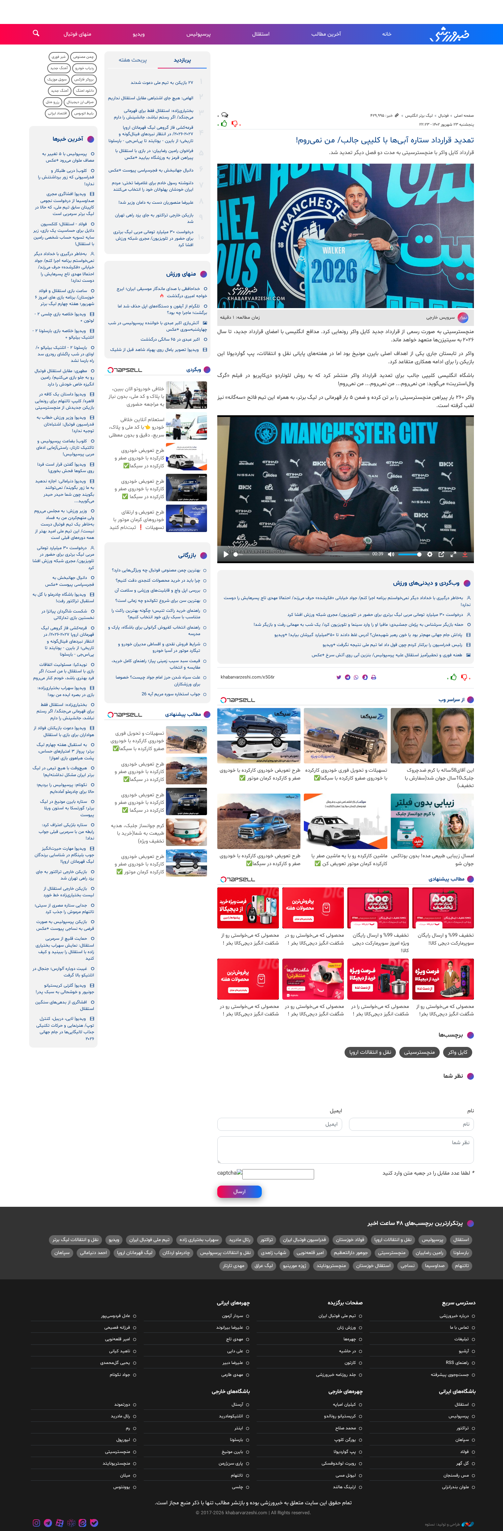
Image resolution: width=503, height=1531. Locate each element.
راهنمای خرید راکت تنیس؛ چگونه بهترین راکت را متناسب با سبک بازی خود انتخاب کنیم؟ (156, 614)
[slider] (301, 554)
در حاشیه (347, 1351)
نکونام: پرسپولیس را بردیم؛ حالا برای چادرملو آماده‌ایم (65, 788)
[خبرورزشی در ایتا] (82, 1524)
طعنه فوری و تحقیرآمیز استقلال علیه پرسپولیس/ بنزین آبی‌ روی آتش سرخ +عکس (387, 655)
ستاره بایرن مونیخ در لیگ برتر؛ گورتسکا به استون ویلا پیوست (67, 808)
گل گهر (462, 1463)
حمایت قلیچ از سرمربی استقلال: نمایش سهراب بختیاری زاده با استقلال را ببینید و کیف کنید (65, 949)
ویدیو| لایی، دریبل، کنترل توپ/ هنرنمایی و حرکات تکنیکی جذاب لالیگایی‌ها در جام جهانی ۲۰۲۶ (65, 1029)
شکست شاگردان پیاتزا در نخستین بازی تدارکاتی (67, 614)
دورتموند (122, 1405)
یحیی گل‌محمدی (115, 1363)
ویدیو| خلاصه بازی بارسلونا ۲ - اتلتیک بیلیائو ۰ (63, 334)
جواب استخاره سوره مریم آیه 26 (171, 694)
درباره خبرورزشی (454, 1316)
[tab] (182, 61)
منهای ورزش (181, 274)
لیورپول (123, 1440)
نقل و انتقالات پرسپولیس (225, 1253)
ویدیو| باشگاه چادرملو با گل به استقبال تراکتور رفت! (63, 598)
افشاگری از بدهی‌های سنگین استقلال (64, 1005)
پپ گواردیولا (345, 1452)
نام (470, 1111)
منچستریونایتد (331, 1266)
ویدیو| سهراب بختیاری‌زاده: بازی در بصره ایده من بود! (65, 691)
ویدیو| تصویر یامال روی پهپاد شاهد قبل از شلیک (154, 350)
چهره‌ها (350, 1339)
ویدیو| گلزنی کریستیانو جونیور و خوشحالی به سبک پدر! (65, 989)
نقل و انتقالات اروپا (370, 1052)
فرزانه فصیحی (117, 1328)
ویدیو (139, 34)
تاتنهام (462, 1266)
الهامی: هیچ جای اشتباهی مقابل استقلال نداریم (150, 98)
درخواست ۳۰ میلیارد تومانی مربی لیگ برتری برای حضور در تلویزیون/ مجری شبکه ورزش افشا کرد (375, 615)
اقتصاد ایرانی (57, 113)
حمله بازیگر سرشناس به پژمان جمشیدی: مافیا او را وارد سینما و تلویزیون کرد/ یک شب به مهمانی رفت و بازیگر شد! (358, 625)
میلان (125, 1475)
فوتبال (443, 115)
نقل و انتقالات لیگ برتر (75, 1240)
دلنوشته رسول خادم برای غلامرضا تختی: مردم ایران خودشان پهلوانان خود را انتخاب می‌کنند (152, 186)
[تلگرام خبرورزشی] (48, 1524)
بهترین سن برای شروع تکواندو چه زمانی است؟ (157, 601)
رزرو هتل (52, 102)
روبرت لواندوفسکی (339, 1463)
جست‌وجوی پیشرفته (450, 1375)
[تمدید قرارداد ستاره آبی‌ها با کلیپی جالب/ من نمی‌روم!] (345, 236)
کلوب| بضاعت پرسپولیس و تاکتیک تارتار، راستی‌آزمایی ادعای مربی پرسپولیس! (65, 448)
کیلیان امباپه (344, 1405)
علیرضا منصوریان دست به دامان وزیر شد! (155, 203)
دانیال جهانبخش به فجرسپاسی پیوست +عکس (150, 170)
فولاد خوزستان (350, 1240)
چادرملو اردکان (176, 1253)
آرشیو (464, 1351)
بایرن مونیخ (232, 1452)
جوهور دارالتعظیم (351, 1253)
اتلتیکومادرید (231, 1416)
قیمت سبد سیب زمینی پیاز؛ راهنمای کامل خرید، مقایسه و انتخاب (156, 664)
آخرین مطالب (326, 34)
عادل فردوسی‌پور (115, 1316)
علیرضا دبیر (232, 1363)
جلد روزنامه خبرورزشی (336, 1375)
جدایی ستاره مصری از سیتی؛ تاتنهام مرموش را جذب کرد (64, 908)
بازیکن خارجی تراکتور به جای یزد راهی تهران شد (154, 218)
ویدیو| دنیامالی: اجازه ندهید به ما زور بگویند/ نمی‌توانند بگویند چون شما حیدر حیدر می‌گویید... (64, 491)
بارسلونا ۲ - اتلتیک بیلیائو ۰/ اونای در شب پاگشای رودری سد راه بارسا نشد (65, 354)
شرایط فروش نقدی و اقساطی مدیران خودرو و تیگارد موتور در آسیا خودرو (159, 647)
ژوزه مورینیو (294, 1266)
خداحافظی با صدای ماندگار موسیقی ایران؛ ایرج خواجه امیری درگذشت (162, 292)
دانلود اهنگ (85, 90)
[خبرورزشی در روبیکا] (71, 1524)
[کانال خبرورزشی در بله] (94, 1524)
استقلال (261, 34)
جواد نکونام (120, 1375)
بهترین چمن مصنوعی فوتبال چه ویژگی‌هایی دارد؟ (156, 570)
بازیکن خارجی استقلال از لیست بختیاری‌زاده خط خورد (68, 892)
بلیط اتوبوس (84, 113)
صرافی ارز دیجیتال (80, 102)
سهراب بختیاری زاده (199, 1240)
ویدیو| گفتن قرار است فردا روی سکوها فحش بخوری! (65, 467)
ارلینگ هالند (344, 1487)
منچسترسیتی (419, 1052)
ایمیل (336, 1111)
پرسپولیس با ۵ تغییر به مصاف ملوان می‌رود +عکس (68, 157)
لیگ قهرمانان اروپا (134, 1253)
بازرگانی (187, 556)
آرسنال (237, 1405)
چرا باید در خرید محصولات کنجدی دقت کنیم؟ (158, 581)
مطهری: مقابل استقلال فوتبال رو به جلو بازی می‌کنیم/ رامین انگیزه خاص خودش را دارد (64, 378)
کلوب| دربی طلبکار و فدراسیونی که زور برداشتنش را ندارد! (66, 177)
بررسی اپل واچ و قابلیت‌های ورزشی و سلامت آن (157, 590)
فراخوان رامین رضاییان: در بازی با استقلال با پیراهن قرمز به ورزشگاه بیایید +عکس (154, 154)
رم (128, 1428)
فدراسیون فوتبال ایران (304, 1240)
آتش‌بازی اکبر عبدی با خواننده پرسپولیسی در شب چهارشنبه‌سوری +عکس (157, 326)
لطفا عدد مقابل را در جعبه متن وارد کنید (428, 1173)
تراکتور (266, 1240)
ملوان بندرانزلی (455, 1487)
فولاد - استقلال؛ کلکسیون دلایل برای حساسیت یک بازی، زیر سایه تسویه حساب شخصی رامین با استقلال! (63, 234)
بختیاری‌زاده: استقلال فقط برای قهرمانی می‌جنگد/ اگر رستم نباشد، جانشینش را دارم (153, 114)
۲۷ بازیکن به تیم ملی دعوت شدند (162, 83)
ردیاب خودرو (84, 68)
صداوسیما (435, 1266)
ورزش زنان (346, 1328)
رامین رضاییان (429, 1253)
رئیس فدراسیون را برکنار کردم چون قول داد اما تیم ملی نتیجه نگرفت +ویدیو (392, 645)
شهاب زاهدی (273, 1253)
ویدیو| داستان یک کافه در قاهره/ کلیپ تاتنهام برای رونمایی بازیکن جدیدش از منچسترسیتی (64, 401)
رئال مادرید (239, 1240)
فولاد (464, 1452)
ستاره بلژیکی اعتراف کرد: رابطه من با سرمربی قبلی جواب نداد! (66, 832)
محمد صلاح (345, 1428)
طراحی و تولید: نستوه (442, 1524)
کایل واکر (457, 1052)
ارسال (239, 1191)
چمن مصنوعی (83, 57)
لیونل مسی (346, 1475)
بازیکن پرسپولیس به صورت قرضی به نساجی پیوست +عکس (65, 925)
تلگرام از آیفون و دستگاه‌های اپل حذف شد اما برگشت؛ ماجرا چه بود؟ (162, 309)
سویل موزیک (57, 79)
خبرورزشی (449, 34)
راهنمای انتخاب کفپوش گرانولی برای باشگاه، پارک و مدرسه (154, 630)
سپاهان (62, 1253)
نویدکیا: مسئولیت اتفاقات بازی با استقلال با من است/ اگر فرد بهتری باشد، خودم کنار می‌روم (63, 671)
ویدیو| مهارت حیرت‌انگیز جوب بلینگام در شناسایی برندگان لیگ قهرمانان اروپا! (64, 855)
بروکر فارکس (84, 79)
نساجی (408, 1266)
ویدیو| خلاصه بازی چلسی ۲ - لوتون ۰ (64, 317)
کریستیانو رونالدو (340, 1416)
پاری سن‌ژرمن (231, 1463)
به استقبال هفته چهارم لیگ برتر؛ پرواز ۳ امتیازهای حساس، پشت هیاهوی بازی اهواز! (65, 751)
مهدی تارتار (233, 1266)
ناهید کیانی (119, 1351)
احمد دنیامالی (93, 1253)
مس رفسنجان (456, 1475)
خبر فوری (59, 57)
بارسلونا (461, 1253)
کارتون (350, 1363)
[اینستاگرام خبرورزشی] (36, 1524)
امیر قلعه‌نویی (310, 1253)
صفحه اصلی (464, 115)
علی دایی (235, 1351)
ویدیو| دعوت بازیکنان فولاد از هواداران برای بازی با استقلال (64, 731)
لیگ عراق (264, 1266)
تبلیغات (461, 1339)
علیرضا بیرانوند (229, 1328)
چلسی (237, 1487)
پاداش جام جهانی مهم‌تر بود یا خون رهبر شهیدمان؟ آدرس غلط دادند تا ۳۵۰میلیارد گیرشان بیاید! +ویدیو (368, 635)
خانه (386, 34)
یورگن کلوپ (345, 1440)
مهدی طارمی (232, 1375)
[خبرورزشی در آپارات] (59, 1524)
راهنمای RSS (457, 1363)
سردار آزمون (232, 1316)
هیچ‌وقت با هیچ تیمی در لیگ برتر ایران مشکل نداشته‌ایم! (63, 771)
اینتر (238, 1428)
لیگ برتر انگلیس (419, 115)
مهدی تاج (234, 1339)
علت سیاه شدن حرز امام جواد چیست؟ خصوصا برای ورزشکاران (158, 680)
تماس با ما (459, 1328)
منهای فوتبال (77, 34)
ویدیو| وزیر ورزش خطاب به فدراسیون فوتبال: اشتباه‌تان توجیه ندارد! (65, 424)
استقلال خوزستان (373, 1266)
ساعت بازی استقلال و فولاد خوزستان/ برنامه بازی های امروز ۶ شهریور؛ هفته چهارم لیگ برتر (64, 297)
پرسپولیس (198, 34)
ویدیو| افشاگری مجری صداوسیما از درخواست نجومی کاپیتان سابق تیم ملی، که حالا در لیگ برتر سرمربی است (64, 204)
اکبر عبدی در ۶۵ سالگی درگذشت (170, 340)
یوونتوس (121, 1487)
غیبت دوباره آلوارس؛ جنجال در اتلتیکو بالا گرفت (63, 972)
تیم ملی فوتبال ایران (149, 1240)
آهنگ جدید (59, 68)
